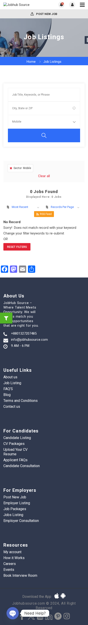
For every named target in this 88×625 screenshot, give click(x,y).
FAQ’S (8, 389)
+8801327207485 (24, 333)
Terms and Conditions (20, 400)
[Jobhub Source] (23, 4)
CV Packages (14, 444)
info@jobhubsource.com (29, 340)
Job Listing (12, 383)
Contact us (11, 406)
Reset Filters (17, 247)
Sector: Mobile (22, 168)
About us (10, 377)
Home (31, 62)
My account (12, 552)
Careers (9, 564)
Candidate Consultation (21, 466)
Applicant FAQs (15, 460)
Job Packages (14, 509)
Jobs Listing (13, 515)
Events (8, 569)
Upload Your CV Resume (15, 451)
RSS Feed (46, 214)
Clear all (44, 176)
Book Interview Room (20, 575)
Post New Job (46, 14)
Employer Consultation (21, 521)
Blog (7, 395)
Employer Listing (16, 503)
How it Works (14, 558)
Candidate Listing (17, 438)
